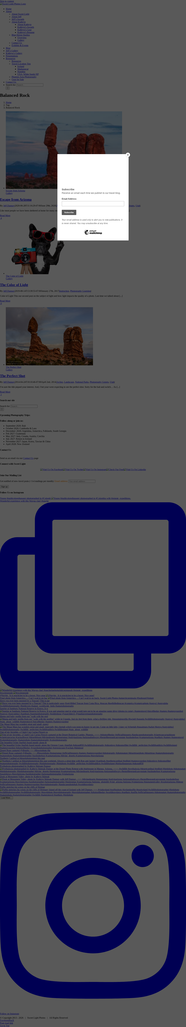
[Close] (128, 155)
